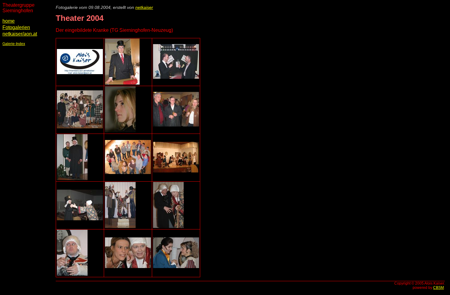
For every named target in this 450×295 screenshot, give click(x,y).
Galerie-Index (13, 44)
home (8, 21)
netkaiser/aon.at (19, 33)
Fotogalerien (16, 27)
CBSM (438, 288)
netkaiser (144, 7)
